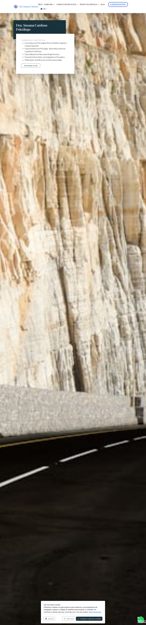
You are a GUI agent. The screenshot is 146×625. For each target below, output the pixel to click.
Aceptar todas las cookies (90, 619)
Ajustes (51, 619)
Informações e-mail (30, 65)
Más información (95, 612)
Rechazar (70, 619)
